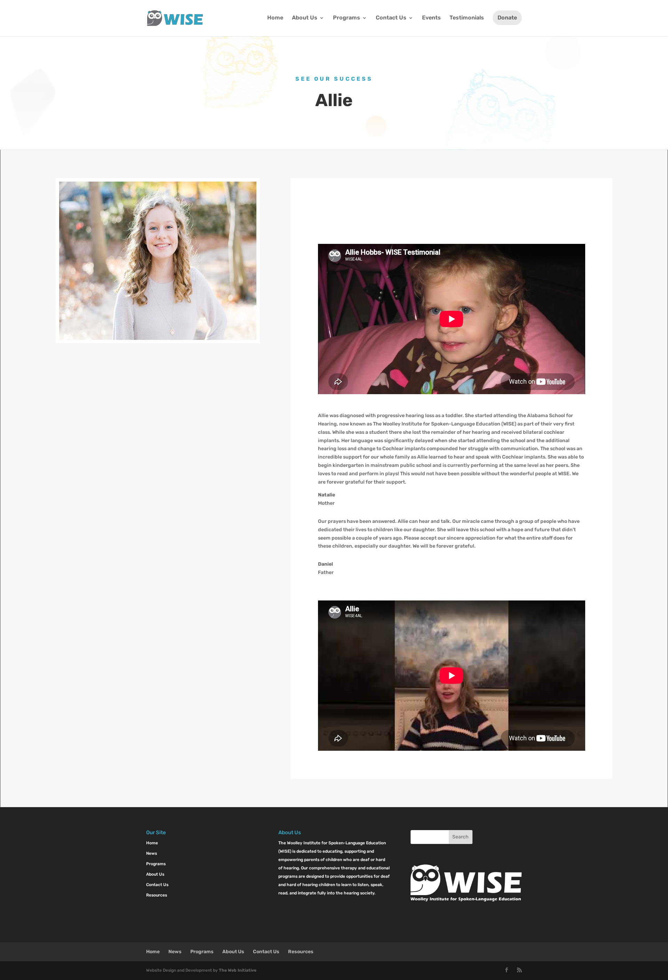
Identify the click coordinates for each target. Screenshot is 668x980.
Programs (346, 18)
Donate (507, 17)
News (151, 853)
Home (275, 18)
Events (431, 18)
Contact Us (391, 18)
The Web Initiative (237, 970)
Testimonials (467, 18)
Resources (156, 895)
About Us (304, 18)
